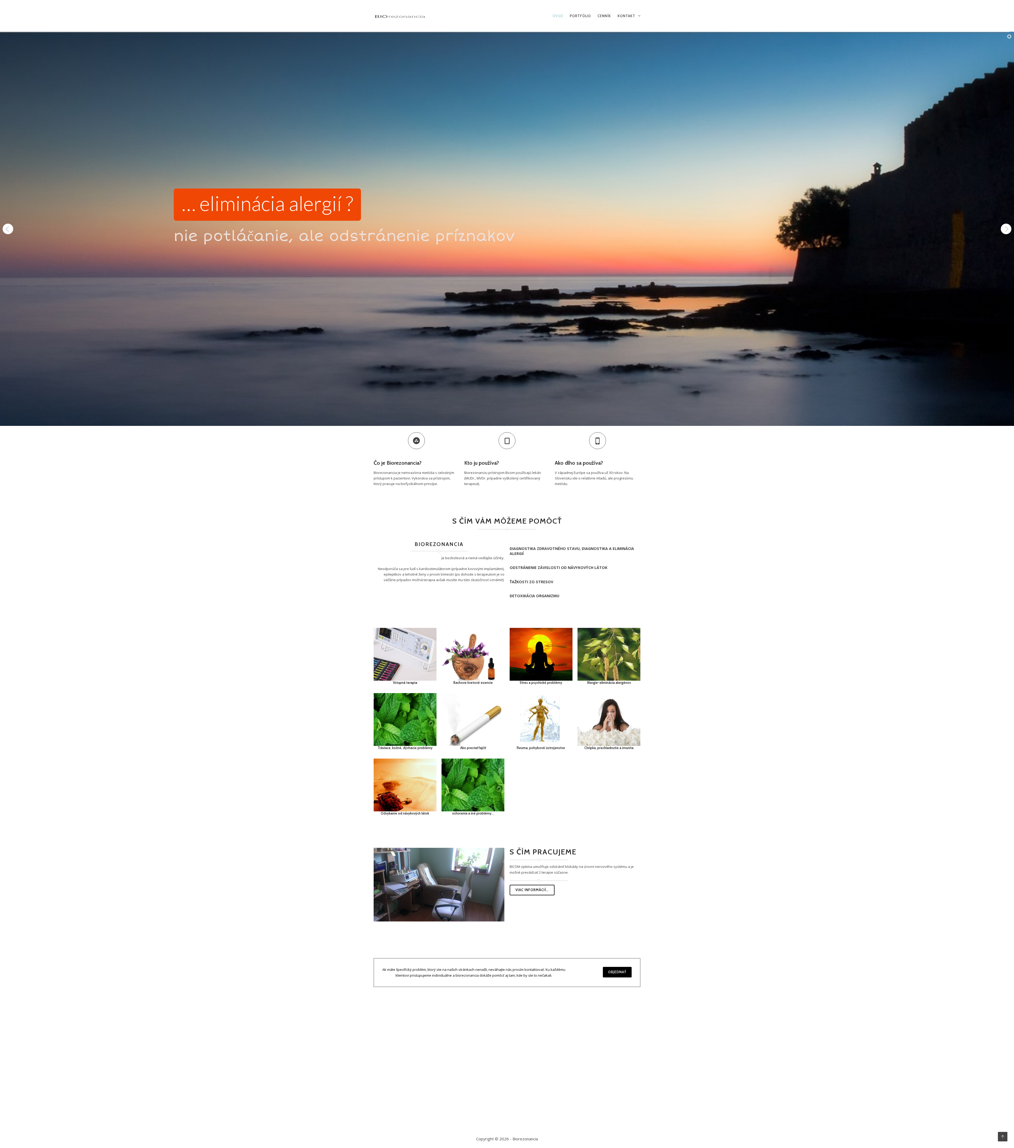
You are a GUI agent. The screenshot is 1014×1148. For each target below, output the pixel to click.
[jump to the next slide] (1006, 229)
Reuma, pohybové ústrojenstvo (541, 748)
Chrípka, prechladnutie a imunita (608, 748)
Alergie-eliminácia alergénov (609, 682)
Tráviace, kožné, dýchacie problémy (405, 748)
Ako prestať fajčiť (473, 748)
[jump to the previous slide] (8, 229)
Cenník (604, 16)
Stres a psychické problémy (541, 682)
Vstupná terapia (405, 682)
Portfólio (580, 16)
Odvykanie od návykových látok (405, 813)
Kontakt (626, 16)
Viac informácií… (532, 890)
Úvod (558, 16)
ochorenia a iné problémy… (473, 813)
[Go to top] (1002, 1136)
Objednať (617, 972)
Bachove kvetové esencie (473, 682)
